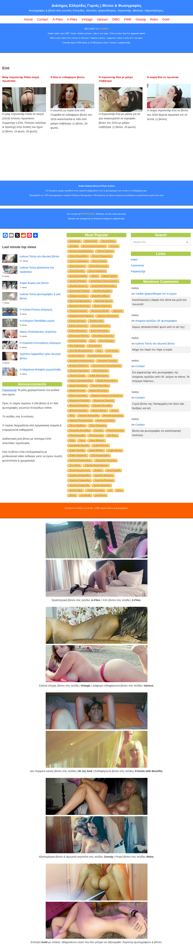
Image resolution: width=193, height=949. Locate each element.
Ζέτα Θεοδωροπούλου (81, 350)
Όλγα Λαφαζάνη (97, 271)
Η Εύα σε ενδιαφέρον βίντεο (67, 77)
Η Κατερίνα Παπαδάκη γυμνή (37, 320)
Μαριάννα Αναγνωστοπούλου (107, 395)
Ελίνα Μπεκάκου (99, 330)
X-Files (72, 19)
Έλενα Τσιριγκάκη (79, 261)
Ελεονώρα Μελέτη (79, 335)
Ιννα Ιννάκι (112, 350)
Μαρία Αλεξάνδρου (106, 380)
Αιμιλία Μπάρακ (78, 281)
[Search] (187, 242)
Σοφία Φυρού (115, 450)
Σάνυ (82, 440)
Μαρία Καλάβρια (78, 385)
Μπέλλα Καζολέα (78, 410)
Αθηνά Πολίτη (109, 276)
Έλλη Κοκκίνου (77, 266)
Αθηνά (94, 276)
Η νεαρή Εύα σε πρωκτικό (163, 77)
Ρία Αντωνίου (96, 435)
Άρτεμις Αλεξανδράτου (81, 251)
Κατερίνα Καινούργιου (100, 355)
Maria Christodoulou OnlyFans (38, 331)
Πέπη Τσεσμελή (98, 425)
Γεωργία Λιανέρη (78, 310)
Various (102, 19)
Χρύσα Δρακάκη (102, 485)
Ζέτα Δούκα (94, 345)
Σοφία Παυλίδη (77, 450)
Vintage (87, 19)
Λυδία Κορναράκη (99, 375)
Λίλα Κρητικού (100, 370)
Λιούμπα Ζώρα (77, 375)
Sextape (74, 246)
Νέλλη (114, 410)
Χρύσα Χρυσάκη (95, 490)
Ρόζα (72, 440)
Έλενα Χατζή (99, 261)
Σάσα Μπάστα (97, 440)
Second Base (108, 241)
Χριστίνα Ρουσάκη (104, 480)
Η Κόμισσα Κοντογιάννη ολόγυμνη (40, 342)
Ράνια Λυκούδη (77, 435)
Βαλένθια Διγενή (103, 300)
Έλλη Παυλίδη (77, 271)
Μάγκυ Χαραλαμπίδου (81, 380)
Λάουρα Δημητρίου (79, 370)
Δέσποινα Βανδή (100, 310)
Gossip (141, 19)
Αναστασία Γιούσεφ (79, 291)
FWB (127, 19)
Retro (154, 19)
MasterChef (91, 241)
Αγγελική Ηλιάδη (78, 276)
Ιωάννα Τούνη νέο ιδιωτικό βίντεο (39, 256)
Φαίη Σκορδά (113, 470)
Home (28, 19)
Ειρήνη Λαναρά (77, 320)
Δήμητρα (117, 310)
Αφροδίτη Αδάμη (100, 295)
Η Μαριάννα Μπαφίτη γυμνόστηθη (40, 369)
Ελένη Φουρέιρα (78, 330)
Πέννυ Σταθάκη (77, 425)
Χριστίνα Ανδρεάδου (80, 475)
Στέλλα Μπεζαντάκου (80, 460)
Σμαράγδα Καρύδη (79, 445)
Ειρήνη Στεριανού (78, 325)
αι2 (110, 490)
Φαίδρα (98, 470)
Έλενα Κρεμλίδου (78, 256)
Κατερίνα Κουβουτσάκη (81, 360)
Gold (165, 19)
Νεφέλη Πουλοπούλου (81, 420)
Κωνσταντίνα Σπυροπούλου (106, 365)
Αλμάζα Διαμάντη (78, 286)
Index (134, 259)
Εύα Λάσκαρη (106, 340)
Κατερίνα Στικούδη (107, 360)
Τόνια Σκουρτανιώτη (80, 470)
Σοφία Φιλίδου (96, 450)
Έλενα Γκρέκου (105, 251)
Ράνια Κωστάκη (115, 430)
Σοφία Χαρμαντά (78, 455)
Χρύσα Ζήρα (76, 490)
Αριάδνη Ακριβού (102, 291)
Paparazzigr (9, 390)
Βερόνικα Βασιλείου (79, 305)
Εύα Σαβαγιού (77, 345)
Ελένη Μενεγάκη (100, 325)
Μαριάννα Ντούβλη (79, 400)
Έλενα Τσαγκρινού (101, 256)
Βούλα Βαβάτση (102, 305)
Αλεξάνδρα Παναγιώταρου (104, 281)
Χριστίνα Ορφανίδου (80, 480)
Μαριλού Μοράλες (79, 405)
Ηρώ (99, 350)
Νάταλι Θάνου (99, 410)
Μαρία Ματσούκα (98, 390)
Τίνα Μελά (75, 465)
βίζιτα (119, 490)
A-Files (57, 19)
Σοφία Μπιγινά (100, 445)
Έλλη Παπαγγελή (99, 266)
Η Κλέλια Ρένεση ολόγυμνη (36, 309)
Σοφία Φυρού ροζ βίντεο (34, 283)
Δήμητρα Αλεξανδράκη (81, 315)
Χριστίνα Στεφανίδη (79, 485)
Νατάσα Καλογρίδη (88, 415)
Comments (137, 265)
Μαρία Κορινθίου (100, 385)
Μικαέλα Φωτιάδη (102, 405)
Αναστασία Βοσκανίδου (103, 286)
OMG (116, 19)
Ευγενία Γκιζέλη (77, 340)
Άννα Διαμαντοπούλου (94, 246)
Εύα (92, 340)
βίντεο (73, 495)
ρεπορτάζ (85, 495)
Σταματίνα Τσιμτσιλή (106, 460)
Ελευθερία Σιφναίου (103, 335)
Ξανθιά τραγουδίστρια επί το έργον (156, 293)
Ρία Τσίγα (112, 435)
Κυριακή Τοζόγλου (79, 365)
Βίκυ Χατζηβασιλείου (80, 300)
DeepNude (75, 241)
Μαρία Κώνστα (77, 390)
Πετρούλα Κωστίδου (80, 430)
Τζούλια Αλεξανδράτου (96, 465)
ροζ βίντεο (100, 495)
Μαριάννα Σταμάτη (103, 400)
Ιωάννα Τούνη (77, 355)
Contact (42, 19)
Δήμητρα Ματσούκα (108, 315)
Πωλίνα (98, 430)
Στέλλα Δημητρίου (100, 455)
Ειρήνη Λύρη (96, 320)
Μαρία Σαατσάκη (78, 395)
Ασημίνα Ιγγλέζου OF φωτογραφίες (156, 320)
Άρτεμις (114, 246)
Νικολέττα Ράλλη (105, 420)
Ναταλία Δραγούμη (112, 415)
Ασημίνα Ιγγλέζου (78, 295)
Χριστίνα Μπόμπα (104, 475)
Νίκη (72, 415)
